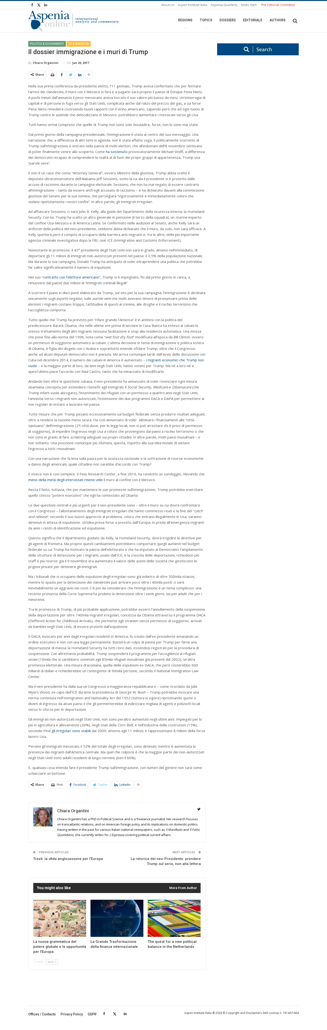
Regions (185, 20)
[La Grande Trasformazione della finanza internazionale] (116, 918)
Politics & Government (47, 44)
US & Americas (78, 44)
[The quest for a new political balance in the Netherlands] (174, 918)
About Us (167, 5)
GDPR (92, 1014)
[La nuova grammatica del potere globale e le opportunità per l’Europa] (59, 918)
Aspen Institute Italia (192, 5)
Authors (278, 20)
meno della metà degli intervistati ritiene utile (65, 479)
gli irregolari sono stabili (71, 730)
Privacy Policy (72, 1014)
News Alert (249, 5)
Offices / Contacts (42, 1014)
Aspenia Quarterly (224, 5)
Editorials (252, 20)
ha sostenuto (117, 151)
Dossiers (228, 20)
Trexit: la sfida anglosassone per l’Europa (68, 859)
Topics (206, 20)
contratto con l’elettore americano (71, 277)
